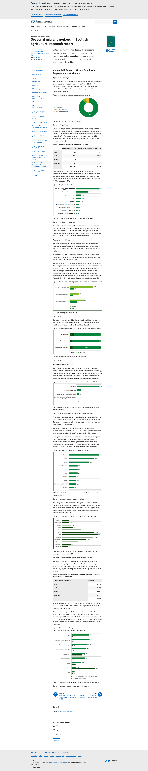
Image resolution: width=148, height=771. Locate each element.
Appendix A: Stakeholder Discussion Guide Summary (39, 112)
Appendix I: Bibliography (38, 151)
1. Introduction (36, 85)
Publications (51, 26)
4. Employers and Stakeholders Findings (38, 97)
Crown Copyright (60, 756)
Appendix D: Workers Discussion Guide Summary (39, 126)
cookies (38, 3)
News (44, 26)
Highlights (35, 78)
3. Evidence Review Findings (39, 92)
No (57, 730)
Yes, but (58, 734)
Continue (56, 740)
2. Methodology (36, 89)
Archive (40, 756)
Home (32, 30)
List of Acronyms (36, 74)
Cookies (52, 756)
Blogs (83, 26)
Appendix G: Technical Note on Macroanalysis (39, 141)
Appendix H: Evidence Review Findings (38, 147)
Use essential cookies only (53, 14)
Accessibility (34, 756)
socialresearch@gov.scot (66, 711)
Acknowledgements (37, 70)
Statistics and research (63, 26)
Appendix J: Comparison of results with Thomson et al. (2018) (39, 157)
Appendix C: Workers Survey (39, 122)
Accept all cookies (37, 14)
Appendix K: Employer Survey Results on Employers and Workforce (39, 164)
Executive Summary (37, 81)
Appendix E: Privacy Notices (39, 131)
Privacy (79, 756)
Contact (46, 756)
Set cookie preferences (70, 15)
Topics (38, 26)
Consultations (76, 26)
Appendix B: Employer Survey (38, 117)
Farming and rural (38, 57)
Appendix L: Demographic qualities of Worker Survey (39, 171)
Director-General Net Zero (40, 51)
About (32, 26)
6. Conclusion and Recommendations (37, 106)
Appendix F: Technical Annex (38, 136)
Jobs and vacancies (71, 756)
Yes (57, 726)
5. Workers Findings (37, 102)
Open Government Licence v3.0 (57, 762)
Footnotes (35, 175)
